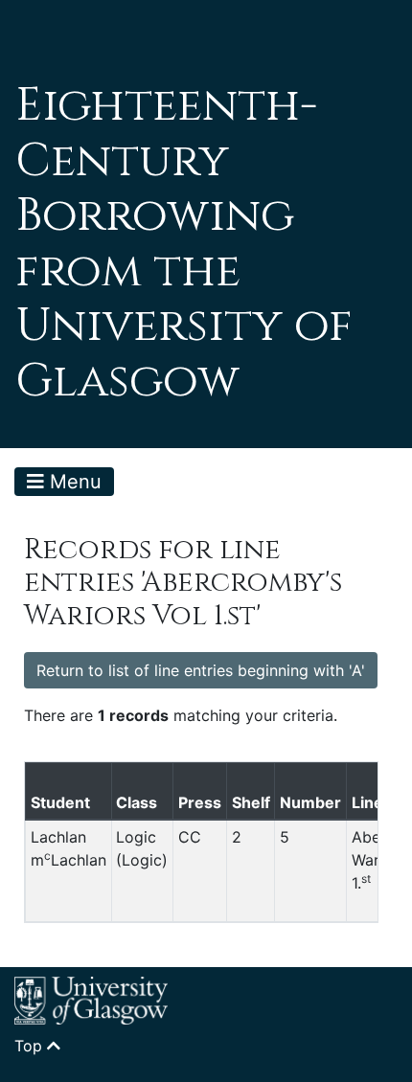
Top (30, 1045)
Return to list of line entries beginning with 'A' (200, 670)
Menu (73, 481)
